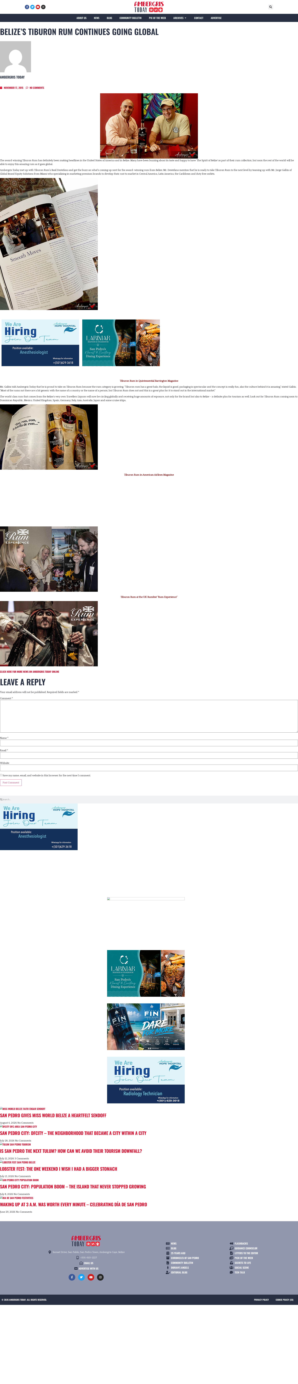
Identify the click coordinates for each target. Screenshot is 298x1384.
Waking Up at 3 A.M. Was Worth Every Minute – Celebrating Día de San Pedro (73, 1204)
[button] (270, 7)
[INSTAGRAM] (43, 7)
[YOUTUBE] (38, 7)
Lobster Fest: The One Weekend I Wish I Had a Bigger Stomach (58, 1168)
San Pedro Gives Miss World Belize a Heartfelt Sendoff (53, 1115)
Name (4, 738)
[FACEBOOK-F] (27, 7)
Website (4, 763)
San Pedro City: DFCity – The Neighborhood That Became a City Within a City (73, 1133)
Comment (6, 698)
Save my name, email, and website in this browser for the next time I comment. (47, 775)
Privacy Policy (261, 1299)
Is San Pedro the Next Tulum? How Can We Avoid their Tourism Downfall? (71, 1151)
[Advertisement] (149, 501)
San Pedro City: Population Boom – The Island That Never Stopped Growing (73, 1186)
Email (4, 750)
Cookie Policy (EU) (284, 1299)
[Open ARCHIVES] (185, 18)
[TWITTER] (32, 7)
